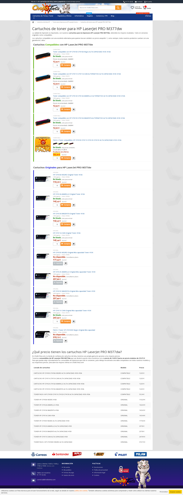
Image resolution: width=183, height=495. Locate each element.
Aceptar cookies (175, 492)
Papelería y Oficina (64, 16)
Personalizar (164, 492)
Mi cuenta (149, 2)
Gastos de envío (69, 475)
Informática (79, 16)
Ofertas (148, 16)
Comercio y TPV (102, 16)
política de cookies (81, 491)
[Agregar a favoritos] (74, 65)
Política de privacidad (101, 470)
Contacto (139, 2)
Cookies (96, 475)
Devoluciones (98, 467)
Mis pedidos (67, 470)
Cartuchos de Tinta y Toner (43, 16)
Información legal (99, 472)
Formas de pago (69, 472)
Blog (112, 16)
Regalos (90, 15)
